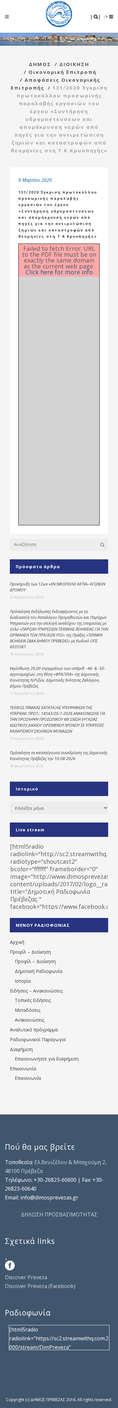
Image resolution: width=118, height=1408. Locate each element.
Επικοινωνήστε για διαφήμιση (47, 1059)
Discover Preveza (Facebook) (40, 1286)
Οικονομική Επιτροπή (62, 72)
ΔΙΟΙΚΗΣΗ (74, 64)
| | (96, 16)
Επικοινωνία (23, 1068)
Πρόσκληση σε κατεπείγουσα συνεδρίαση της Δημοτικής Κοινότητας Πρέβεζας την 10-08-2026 (59, 755)
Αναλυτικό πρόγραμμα (34, 1029)
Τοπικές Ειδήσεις (33, 1000)
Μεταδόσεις (27, 1010)
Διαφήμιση (21, 1049)
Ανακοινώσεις (29, 1020)
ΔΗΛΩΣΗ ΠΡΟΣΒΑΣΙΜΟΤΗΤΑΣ (59, 1214)
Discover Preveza (26, 1277)
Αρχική (17, 942)
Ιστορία (22, 981)
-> (106, 16)
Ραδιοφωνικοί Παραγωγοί (38, 1039)
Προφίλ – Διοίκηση (30, 952)
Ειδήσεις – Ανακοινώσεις (36, 991)
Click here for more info (59, 272)
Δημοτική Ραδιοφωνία (38, 971)
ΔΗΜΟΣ (40, 64)
